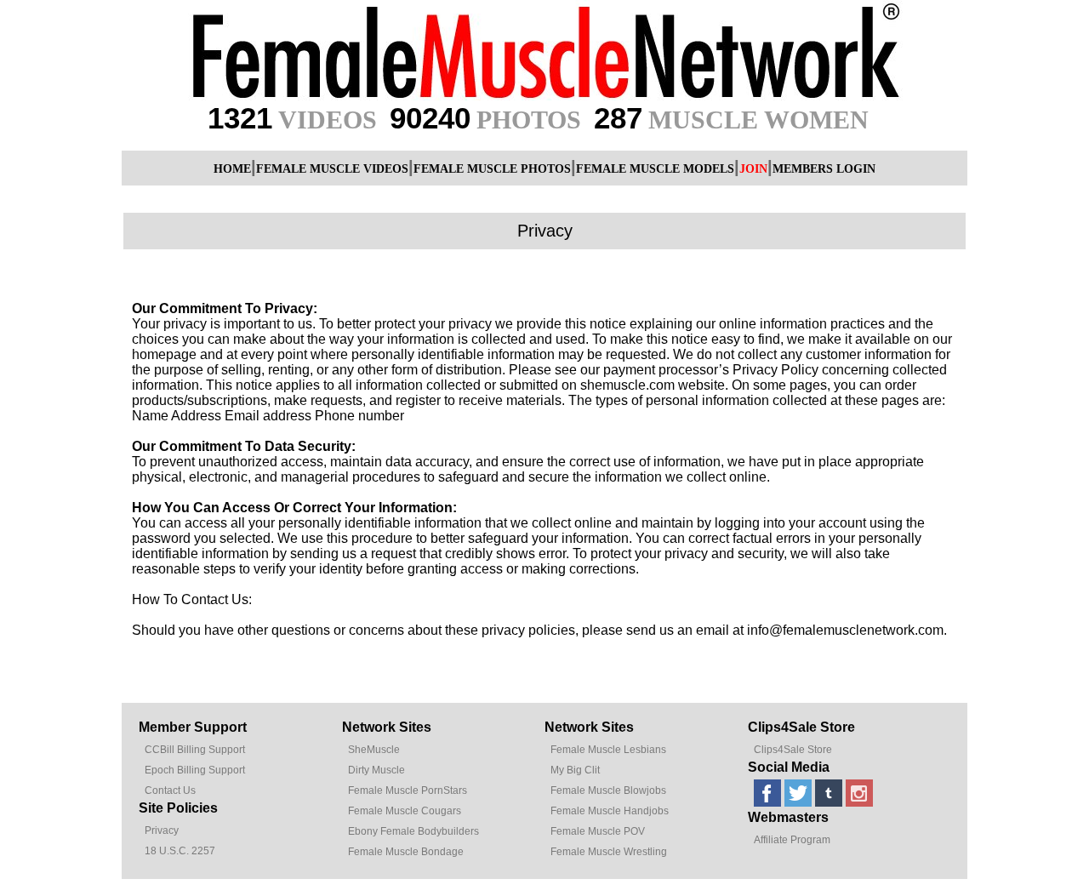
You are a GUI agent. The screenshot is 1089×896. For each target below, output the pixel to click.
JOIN (753, 169)
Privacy (162, 830)
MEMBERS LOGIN (824, 169)
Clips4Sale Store (793, 750)
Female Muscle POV (597, 831)
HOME (232, 169)
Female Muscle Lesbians (608, 750)
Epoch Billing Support (195, 770)
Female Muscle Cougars (404, 811)
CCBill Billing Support (195, 750)
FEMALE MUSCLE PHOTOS (492, 169)
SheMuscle (374, 750)
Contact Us (170, 790)
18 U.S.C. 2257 (180, 851)
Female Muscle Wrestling (608, 852)
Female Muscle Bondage (406, 852)
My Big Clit (575, 770)
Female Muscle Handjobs (609, 811)
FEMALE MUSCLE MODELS (655, 169)
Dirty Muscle (376, 770)
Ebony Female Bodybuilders (413, 831)
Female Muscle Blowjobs (608, 790)
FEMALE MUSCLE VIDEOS (332, 169)
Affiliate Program (792, 840)
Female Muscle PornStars (407, 790)
